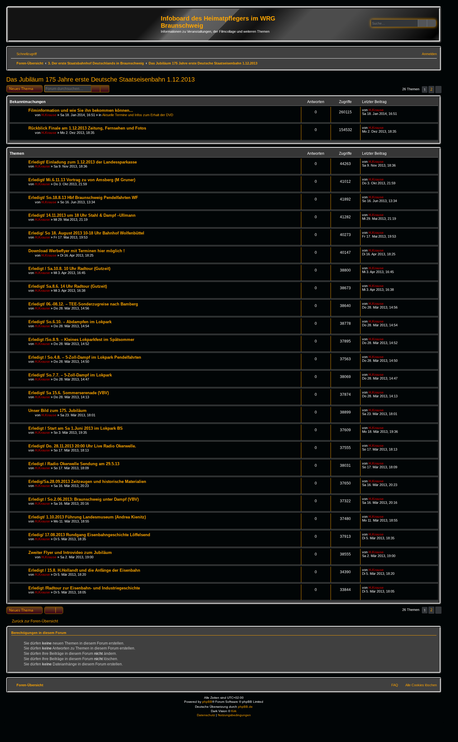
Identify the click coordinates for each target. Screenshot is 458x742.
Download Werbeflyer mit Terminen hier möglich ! (76, 250)
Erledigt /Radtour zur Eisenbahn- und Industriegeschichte (84, 588)
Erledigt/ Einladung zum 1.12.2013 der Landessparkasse (82, 162)
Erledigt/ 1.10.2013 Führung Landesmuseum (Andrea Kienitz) (87, 517)
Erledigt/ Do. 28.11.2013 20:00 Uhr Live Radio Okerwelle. (82, 446)
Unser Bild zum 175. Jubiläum (57, 410)
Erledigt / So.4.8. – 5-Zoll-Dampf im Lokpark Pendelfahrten (84, 357)
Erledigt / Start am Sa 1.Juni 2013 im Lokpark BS (75, 428)
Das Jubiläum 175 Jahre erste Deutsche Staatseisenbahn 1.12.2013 (100, 79)
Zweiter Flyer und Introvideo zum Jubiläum (70, 552)
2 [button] (431, 89)
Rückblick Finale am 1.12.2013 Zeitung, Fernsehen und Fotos (87, 128)
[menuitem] (426, 54)
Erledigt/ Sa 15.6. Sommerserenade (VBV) (68, 392)
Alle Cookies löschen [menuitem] (421, 685)
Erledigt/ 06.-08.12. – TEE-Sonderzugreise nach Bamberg (83, 304)
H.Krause (48, 115)
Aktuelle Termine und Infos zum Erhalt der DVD (137, 115)
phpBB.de (245, 706)
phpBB (207, 701)
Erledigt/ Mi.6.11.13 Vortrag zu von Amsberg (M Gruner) (81, 179)
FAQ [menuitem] (394, 685)
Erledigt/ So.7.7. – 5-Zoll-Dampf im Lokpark (70, 375)
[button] (438, 89)
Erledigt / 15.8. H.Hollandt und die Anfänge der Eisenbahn (84, 570)
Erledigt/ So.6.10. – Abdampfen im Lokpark (70, 321)
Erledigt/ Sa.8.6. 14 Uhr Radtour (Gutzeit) (67, 286)
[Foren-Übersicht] (85, 23)
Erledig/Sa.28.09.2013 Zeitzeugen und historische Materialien (87, 481)
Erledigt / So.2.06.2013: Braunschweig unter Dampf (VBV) (83, 499)
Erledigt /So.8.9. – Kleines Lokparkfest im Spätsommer (81, 339)
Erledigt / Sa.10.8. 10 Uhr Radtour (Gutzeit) (69, 268)
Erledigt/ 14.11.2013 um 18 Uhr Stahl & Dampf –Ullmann (82, 215)
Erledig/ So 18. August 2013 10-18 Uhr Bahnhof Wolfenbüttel (86, 233)
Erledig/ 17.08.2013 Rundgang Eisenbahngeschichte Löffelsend (89, 534)
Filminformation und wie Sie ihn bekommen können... (80, 110)
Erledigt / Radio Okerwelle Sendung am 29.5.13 (73, 463)
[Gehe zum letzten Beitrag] (386, 110)
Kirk (233, 711)
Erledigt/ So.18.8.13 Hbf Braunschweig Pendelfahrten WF (83, 197)
